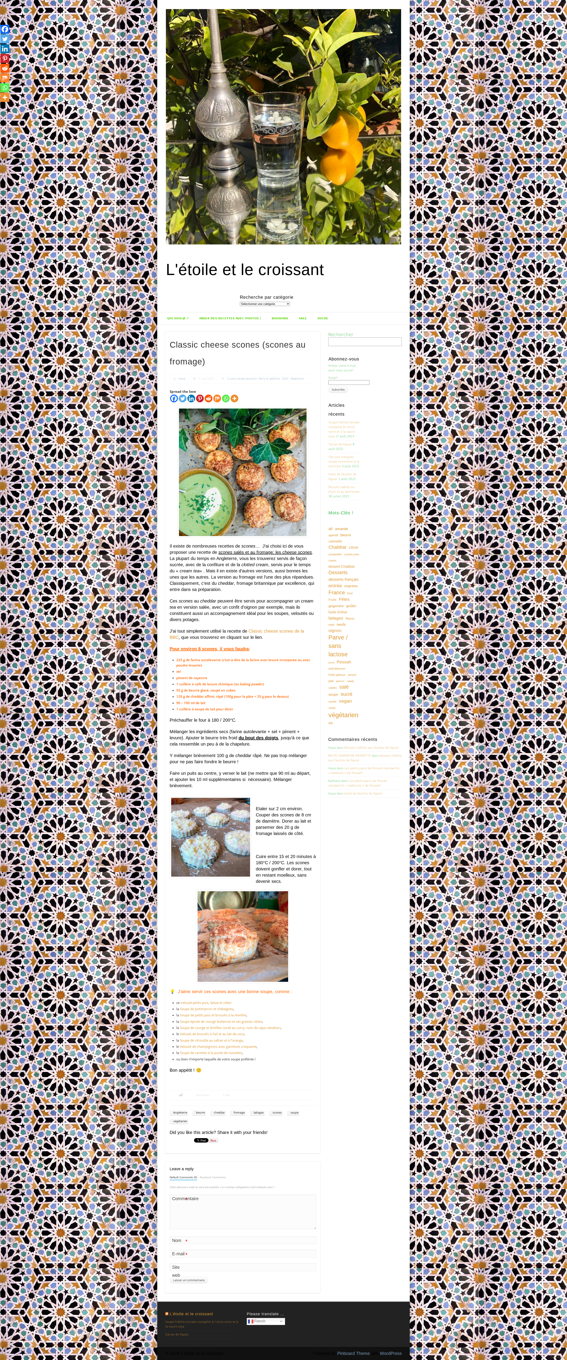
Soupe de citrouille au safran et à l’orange (211, 1040)
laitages (259, 1112)
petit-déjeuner (336, 668)
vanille (332, 701)
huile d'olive (337, 612)
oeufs (341, 624)
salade (350, 681)
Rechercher (340, 334)
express (351, 586)
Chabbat (337, 547)
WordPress (391, 1353)
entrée (335, 585)
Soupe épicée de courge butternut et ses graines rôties (221, 1021)
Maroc (350, 618)
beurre (200, 1112)
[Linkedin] (191, 398)
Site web (176, 1271)
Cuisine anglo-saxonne (242, 378)
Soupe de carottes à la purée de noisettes (211, 1052)
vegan (345, 700)
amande (341, 529)
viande (332, 708)
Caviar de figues (340, 444)
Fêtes (344, 599)
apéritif (333, 535)
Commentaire (180, 1199)
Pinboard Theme (353, 1353)
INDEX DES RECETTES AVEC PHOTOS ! (230, 318)
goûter (351, 606)
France (336, 592)
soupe (295, 1112)
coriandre (335, 554)
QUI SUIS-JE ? (178, 318)
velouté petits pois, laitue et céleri (206, 1002)
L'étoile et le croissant (245, 269)
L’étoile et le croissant (191, 1314)
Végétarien (297, 378)
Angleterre (180, 1112)
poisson (340, 681)
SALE (303, 318)
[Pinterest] (200, 398)
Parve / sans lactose (338, 646)
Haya (182, 378)
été (330, 723)
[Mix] (217, 398)
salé (344, 687)
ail (330, 528)
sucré (346, 694)
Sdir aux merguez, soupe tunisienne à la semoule (343, 461)
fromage (239, 1112)
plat (331, 681)
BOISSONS (280, 318)
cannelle (335, 541)
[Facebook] (174, 398)
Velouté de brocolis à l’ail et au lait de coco (212, 1034)
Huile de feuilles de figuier (363, 793)
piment (352, 674)
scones (277, 1112)
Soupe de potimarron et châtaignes (206, 1009)
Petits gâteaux (337, 674)
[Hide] (2, 106)
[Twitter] (182, 398)
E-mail (179, 1254)
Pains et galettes (269, 378)
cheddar (219, 1112)
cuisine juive (351, 554)
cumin (332, 560)
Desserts (338, 572)
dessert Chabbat (341, 566)
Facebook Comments (213, 1177)
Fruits (332, 599)
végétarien (180, 1121)
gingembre (336, 606)
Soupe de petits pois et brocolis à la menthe (213, 1015)
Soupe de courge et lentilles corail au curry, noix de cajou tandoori (230, 1027)
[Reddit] (208, 398)
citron (353, 547)
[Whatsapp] (226, 398)
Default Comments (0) (183, 1177)
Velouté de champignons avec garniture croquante (218, 1046)
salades (332, 687)
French (259, 1321)
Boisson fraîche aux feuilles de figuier (371, 747)
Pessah (344, 662)
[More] (234, 398)
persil (331, 662)
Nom (179, 1241)
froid (350, 593)
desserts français (343, 579)
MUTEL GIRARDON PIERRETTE (349, 755)
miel (331, 624)
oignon (335, 630)
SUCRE (322, 318)
